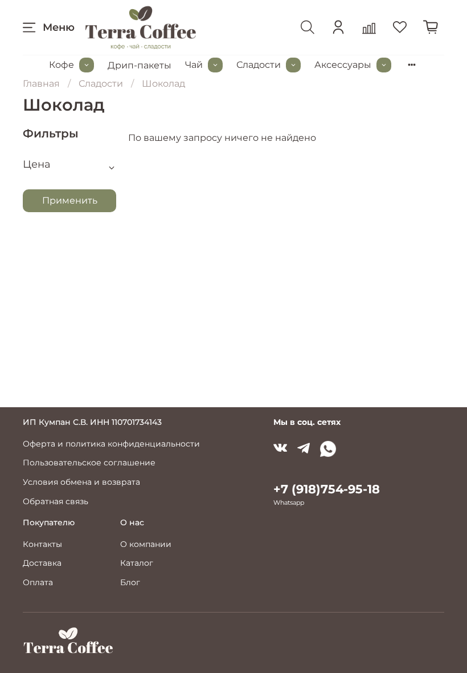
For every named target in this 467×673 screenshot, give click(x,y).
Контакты (42, 544)
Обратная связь (55, 501)
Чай (194, 64)
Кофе (61, 64)
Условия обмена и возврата (81, 482)
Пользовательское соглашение (89, 462)
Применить (69, 200)
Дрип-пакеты (139, 65)
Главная (41, 83)
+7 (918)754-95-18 (326, 489)
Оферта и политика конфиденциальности (111, 444)
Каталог (136, 563)
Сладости (258, 64)
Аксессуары (342, 64)
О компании (145, 544)
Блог (130, 582)
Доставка (42, 563)
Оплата (38, 582)
